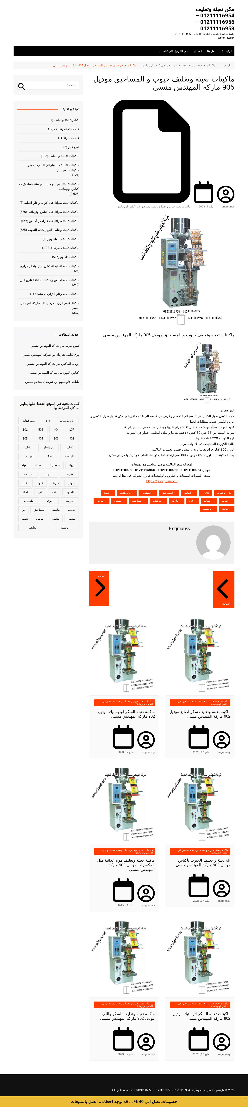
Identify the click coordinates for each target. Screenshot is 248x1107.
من (23, 509)
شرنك (55, 483)
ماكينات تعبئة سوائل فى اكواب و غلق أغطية (51, 202)
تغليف (69, 474)
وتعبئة (225, 508)
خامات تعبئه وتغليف (66, 129)
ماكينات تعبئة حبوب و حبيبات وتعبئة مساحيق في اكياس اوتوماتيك (153, 206)
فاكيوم (70, 492)
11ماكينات (224, 492)
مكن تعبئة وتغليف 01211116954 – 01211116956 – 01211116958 (215, 19)
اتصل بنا (212, 51)
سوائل (71, 483)
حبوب (225, 500)
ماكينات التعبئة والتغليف (64, 156)
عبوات (39, 483)
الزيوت (69, 456)
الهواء (72, 465)
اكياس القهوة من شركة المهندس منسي (54, 372)
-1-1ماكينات (67, 420)
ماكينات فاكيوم (69, 257)
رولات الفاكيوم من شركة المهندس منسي (53, 363)
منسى (117, 500)
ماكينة (71, 509)
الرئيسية (227, 51)
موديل (99, 500)
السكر (49, 456)
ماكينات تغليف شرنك (66, 247)
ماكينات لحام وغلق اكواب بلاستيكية (57, 294)
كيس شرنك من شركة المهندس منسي (55, 345)
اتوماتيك (48, 447)
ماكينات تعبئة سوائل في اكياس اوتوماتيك (53, 211)
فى (54, 492)
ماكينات (156, 500)
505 (40, 429)
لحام (25, 492)
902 (71, 438)
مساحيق (137, 500)
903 (56, 438)
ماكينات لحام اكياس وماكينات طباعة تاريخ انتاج (49, 280)
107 (71, 429)
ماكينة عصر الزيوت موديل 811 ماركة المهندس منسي (49, 305)
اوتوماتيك (125, 492)
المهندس (146, 492)
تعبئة (106, 492)
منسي (55, 518)
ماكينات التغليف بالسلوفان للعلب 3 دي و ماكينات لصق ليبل (53, 167)
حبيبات (207, 500)
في (191, 500)
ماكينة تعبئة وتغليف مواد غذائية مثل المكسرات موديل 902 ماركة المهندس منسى (126, 865)
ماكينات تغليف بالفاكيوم (64, 239)
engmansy (228, 206)
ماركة (175, 500)
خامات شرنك (71, 138)
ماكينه (56, 509)
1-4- (47, 420)
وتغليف (207, 508)
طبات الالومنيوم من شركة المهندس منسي (52, 381)
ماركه (49, 500)
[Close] (245, 1099)
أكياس (69, 447)
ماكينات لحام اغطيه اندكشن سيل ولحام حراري (49, 266)
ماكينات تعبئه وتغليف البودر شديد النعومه (53, 229)
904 (40, 438)
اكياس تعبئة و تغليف (66, 120)
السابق (226, 603)
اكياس (187, 492)
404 (56, 429)
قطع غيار (73, 147)
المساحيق (167, 492)
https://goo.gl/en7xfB (161, 481)
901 (25, 429)
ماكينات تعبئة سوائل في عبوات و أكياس (54, 221)
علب (24, 483)
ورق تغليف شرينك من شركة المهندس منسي (50, 354)
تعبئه (24, 465)
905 (207, 492)
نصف (25, 518)
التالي (101, 575)
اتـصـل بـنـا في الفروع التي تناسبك (180, 51)
